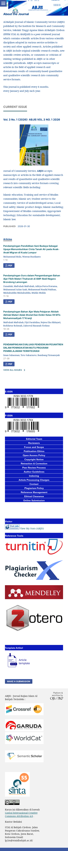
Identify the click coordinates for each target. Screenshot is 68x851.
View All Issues (12, 370)
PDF (10, 265)
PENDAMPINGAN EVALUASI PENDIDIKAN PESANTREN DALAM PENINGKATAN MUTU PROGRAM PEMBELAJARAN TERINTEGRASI (33, 347)
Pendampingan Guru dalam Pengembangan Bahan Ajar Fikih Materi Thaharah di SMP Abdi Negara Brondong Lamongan (31, 278)
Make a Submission (18, 681)
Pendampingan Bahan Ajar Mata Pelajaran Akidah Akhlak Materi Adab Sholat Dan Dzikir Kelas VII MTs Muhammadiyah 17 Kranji (31, 315)
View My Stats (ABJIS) (32, 528)
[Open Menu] (3, 3)
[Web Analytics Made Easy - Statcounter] (12, 528)
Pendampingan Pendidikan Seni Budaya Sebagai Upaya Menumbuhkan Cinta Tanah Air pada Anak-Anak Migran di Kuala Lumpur (31, 249)
